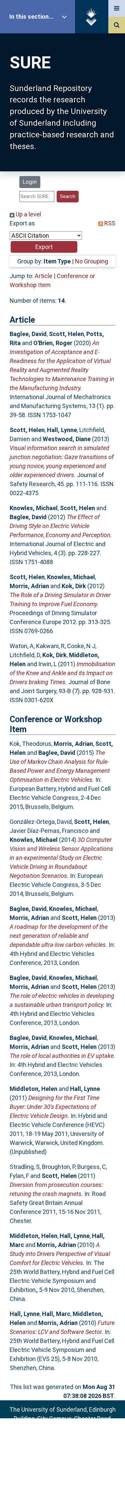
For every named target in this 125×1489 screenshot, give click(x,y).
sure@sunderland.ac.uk (71, 1436)
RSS (109, 223)
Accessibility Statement (62, 1473)
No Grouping (91, 261)
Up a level (27, 214)
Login (30, 181)
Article (43, 275)
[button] (44, 247)
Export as (22, 223)
